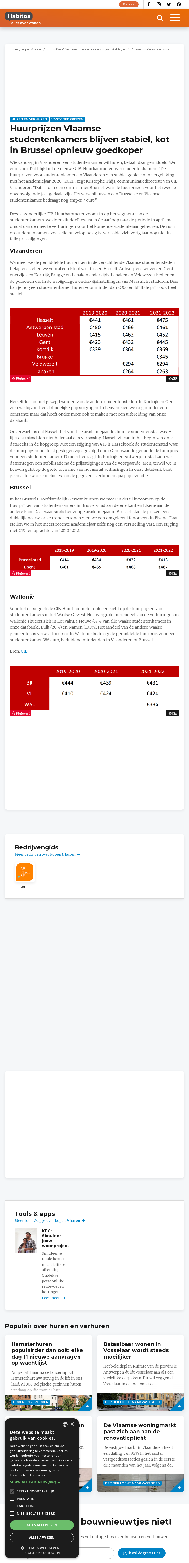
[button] (42, 1482)
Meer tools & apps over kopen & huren (47, 1221)
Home (14, 49)
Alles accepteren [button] (42, 1525)
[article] (25, 875)
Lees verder (38, 1475)
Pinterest (179, 4)
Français (129, 4)
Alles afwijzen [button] (42, 1537)
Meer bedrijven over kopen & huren (45, 854)
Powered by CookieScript (42, 1553)
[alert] (42, 1488)
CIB (24, 651)
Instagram (159, 4)
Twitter (169, 4)
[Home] (23, 18)
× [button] (72, 1424)
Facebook (148, 4)
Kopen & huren (32, 49)
